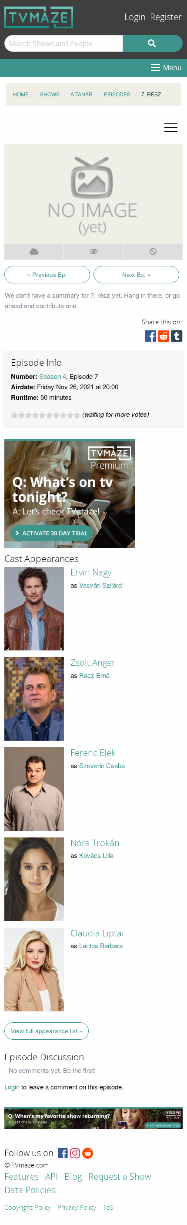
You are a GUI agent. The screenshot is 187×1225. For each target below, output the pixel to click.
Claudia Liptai (97, 933)
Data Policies (29, 1190)
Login (135, 17)
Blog (73, 1177)
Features (21, 1177)
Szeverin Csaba (102, 765)
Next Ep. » (136, 274)
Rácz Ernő (94, 675)
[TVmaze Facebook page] (63, 1153)
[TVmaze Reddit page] (88, 1153)
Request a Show (119, 1177)
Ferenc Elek (93, 753)
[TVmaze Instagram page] (75, 1153)
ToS (108, 1208)
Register (166, 17)
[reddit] (163, 338)
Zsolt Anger (92, 662)
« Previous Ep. (47, 274)
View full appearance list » (47, 1031)
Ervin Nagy (90, 572)
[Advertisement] (69, 493)
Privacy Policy (76, 1208)
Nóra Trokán (95, 843)
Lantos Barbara (101, 945)
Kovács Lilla (96, 855)
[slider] (45, 415)
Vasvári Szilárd (100, 584)
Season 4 (52, 376)
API (51, 1177)
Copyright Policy (27, 1208)
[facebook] (150, 338)
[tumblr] (176, 338)
